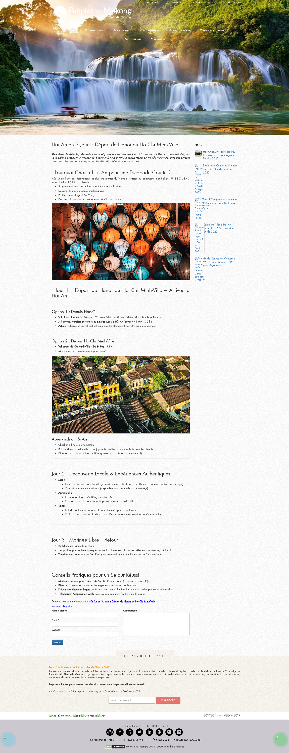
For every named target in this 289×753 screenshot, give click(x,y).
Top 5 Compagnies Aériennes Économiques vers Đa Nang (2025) (220, 203)
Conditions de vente (133, 739)
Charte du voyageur (187, 739)
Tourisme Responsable (202, 3)
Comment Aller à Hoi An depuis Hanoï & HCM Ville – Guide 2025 (219, 228)
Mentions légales (102, 739)
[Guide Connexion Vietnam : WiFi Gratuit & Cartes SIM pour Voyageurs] (200, 268)
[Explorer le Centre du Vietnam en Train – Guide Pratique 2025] (199, 178)
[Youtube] (129, 732)
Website (56, 629)
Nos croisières (149, 30)
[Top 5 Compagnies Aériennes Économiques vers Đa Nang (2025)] (201, 208)
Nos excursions (179, 30)
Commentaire (131, 610)
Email (55, 620)
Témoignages (161, 739)
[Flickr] (169, 732)
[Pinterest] (149, 732)
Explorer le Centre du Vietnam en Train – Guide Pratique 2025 (220, 169)
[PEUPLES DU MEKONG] (91, 12)
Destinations (94, 30)
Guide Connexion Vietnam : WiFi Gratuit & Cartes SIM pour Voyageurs (219, 262)
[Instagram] (179, 732)
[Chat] (8, 739)
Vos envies (158, 39)
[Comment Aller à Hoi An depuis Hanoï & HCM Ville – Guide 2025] (200, 237)
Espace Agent (153, 3)
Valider (57, 642)
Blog (237, 3)
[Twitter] (139, 732)
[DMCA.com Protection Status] (115, 746)
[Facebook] (120, 732)
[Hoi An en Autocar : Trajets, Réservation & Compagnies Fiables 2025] (198, 153)
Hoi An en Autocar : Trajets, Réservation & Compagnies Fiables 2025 (219, 155)
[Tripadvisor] (110, 732)
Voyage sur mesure (212, 30)
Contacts (224, 3)
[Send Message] (280, 739)
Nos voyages (121, 30)
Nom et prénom (61, 610)
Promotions (132, 39)
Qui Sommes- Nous (175, 3)
